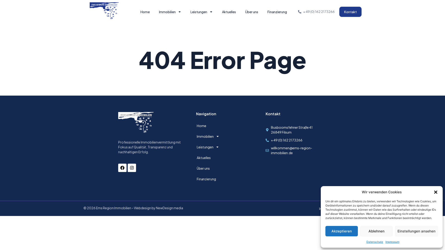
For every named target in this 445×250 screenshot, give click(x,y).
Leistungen (199, 12)
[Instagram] (132, 168)
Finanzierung (277, 12)
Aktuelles (229, 12)
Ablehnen (377, 231)
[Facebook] (122, 168)
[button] (435, 192)
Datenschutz (374, 242)
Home (145, 12)
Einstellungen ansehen (416, 231)
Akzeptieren (341, 231)
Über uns (251, 12)
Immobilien (167, 12)
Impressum (392, 242)
